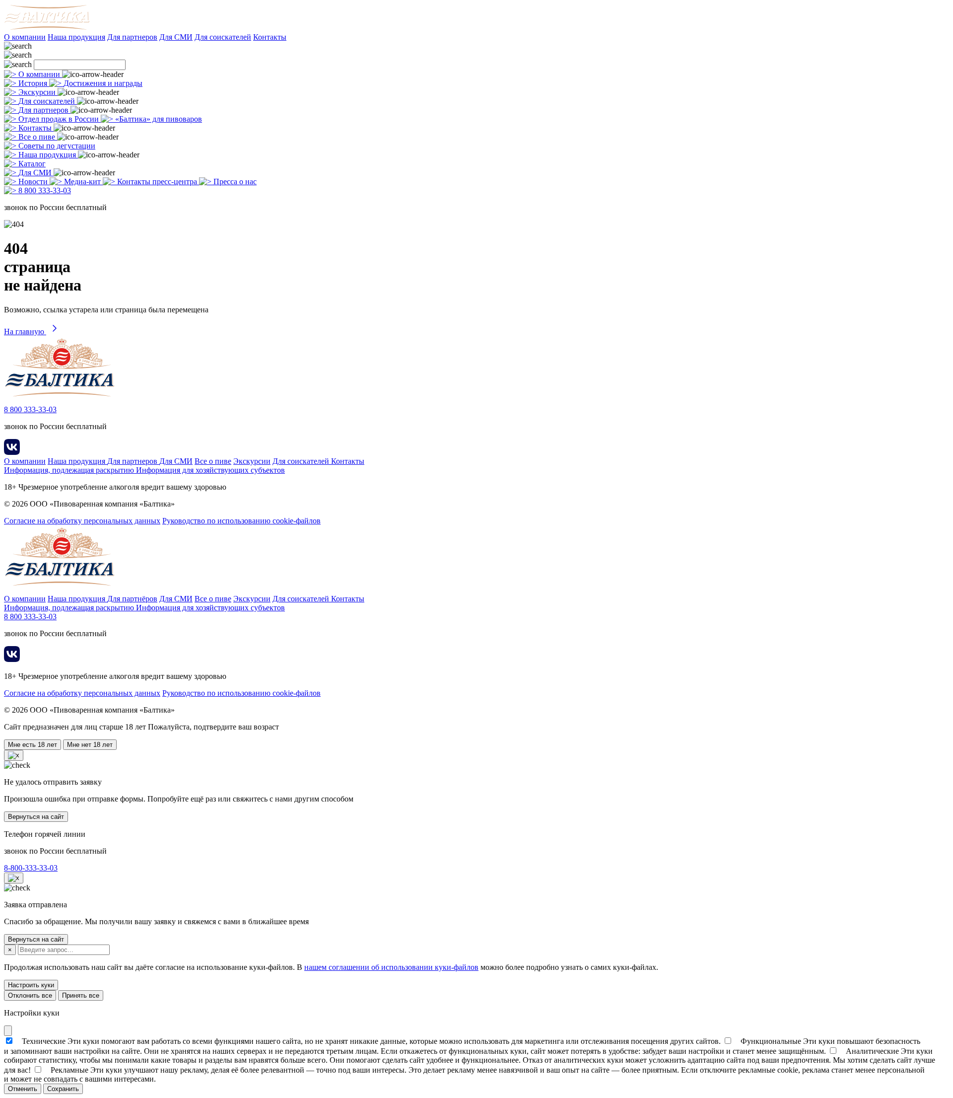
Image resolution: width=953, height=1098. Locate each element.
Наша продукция (76, 37)
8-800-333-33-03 (31, 868)
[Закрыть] (8, 1030)
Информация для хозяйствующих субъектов (210, 470)
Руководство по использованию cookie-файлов (241, 520)
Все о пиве (213, 461)
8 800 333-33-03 (30, 409)
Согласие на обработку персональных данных (82, 520)
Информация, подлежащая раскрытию (70, 470)
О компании (25, 37)
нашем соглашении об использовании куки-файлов (391, 967)
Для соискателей (223, 37)
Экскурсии (252, 461)
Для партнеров (132, 37)
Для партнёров (132, 598)
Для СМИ (176, 37)
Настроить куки (31, 985)
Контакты (269, 37)
